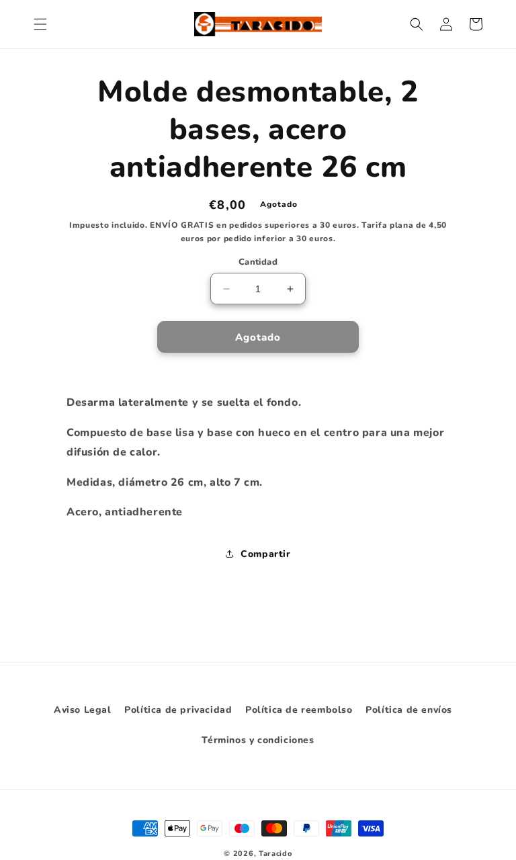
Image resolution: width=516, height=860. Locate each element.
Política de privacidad (178, 709)
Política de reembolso (299, 709)
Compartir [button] (265, 554)
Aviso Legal (83, 709)
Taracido (275, 854)
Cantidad (258, 262)
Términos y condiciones (258, 740)
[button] (40, 24)
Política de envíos (409, 709)
